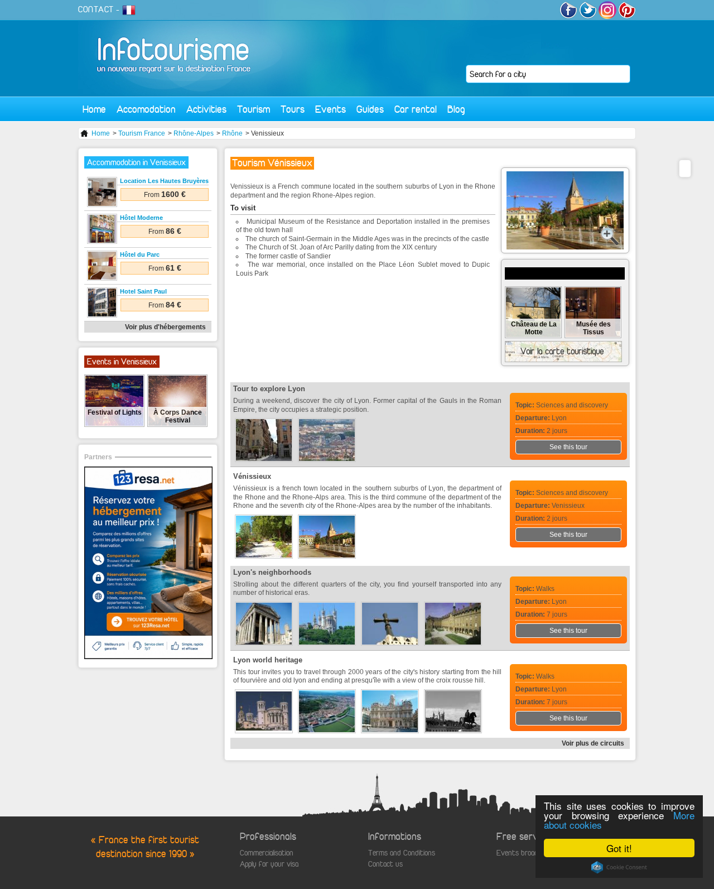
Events (330, 109)
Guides (370, 109)
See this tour (568, 447)
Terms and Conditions (401, 853)
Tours (293, 109)
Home (94, 109)
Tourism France (141, 133)
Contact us (385, 864)
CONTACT (96, 9)
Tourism (253, 109)
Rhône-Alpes (193, 133)
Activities (206, 109)
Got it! (619, 848)
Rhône (232, 133)
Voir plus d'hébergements (165, 327)
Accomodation (146, 109)
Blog (456, 109)
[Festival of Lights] (114, 423)
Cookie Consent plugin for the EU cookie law (619, 867)
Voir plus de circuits (593, 743)
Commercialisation (266, 853)
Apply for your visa (269, 864)
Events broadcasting (528, 853)
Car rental (415, 109)
